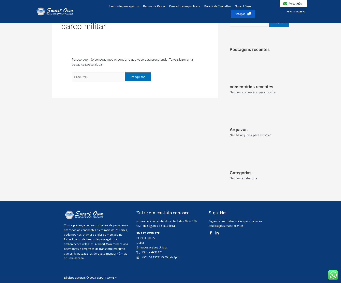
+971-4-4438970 (296, 11)
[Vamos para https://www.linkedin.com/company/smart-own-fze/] (217, 233)
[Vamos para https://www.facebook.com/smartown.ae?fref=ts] (210, 233)
